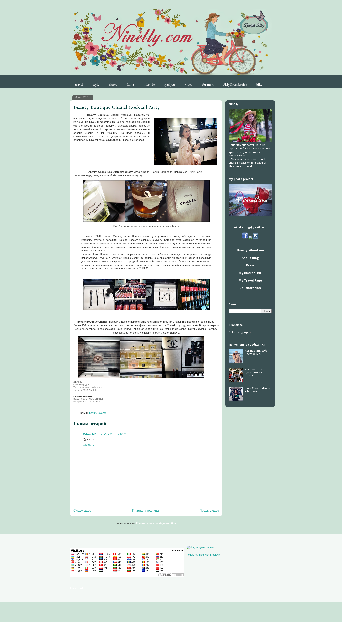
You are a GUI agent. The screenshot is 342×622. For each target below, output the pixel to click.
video (189, 84)
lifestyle (149, 84)
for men (208, 84)
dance (113, 84)
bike (259, 84)
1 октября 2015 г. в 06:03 (111, 434)
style (96, 84)
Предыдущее (209, 510)
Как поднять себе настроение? (256, 352)
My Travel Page (250, 280)
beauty (93, 413)
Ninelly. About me (250, 250)
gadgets (169, 84)
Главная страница (145, 510)
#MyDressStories (235, 84)
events (102, 413)
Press (250, 265)
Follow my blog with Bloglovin (203, 554)
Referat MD (89, 434)
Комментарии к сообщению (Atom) (156, 523)
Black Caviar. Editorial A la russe (258, 389)
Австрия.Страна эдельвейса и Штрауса (255, 372)
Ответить (88, 444)
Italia (130, 84)
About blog (250, 258)
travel (79, 84)
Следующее (82, 510)
